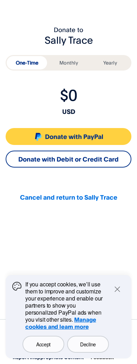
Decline (88, 344)
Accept (43, 344)
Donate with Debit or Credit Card (68, 159)
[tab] (27, 62)
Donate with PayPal (74, 136)
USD (68, 111)
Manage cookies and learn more (60, 323)
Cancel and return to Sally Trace (68, 197)
